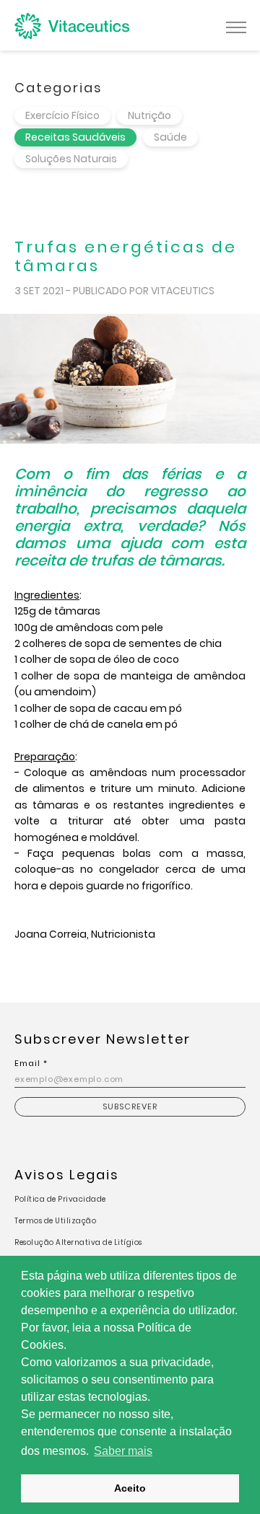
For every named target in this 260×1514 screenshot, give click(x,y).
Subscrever (130, 1106)
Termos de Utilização (55, 1220)
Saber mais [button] (123, 1451)
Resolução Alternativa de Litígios (78, 1242)
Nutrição (149, 115)
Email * (31, 1063)
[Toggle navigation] (236, 25)
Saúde (170, 137)
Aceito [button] (130, 1488)
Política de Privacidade (60, 1199)
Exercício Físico (62, 115)
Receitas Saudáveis (75, 137)
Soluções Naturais (71, 158)
